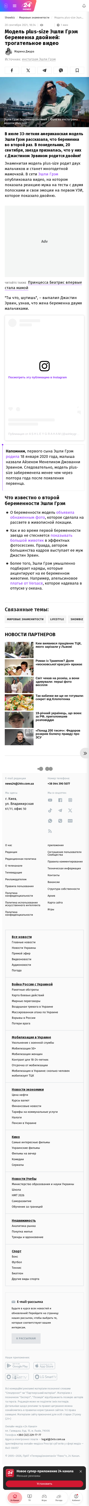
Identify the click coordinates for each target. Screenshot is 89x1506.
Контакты (54, 875)
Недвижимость (24, 1221)
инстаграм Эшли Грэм (39, 59)
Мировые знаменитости (34, 17)
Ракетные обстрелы (25, 989)
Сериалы (18, 1165)
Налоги (17, 1117)
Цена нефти (20, 1095)
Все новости (22, 937)
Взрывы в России (23, 1018)
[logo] (27, 6)
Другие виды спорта (25, 1279)
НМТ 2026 (18, 1195)
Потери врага (21, 1023)
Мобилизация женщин (27, 1054)
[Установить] (44, 1478)
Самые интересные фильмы (31, 1142)
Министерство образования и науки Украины (43, 1184)
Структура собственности (64, 889)
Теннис (17, 1268)
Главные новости (24, 942)
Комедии (18, 1159)
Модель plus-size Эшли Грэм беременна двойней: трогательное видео (69, 17)
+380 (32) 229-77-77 (29, 1434)
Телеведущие (13, 872)
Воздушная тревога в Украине (32, 1006)
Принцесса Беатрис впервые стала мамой (43, 285)
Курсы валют (20, 1100)
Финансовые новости (26, 1106)
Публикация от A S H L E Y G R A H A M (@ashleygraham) (46, 433)
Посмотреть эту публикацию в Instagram (37, 377)
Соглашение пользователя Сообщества (65, 853)
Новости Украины (24, 948)
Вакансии (54, 882)
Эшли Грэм (48, 174)
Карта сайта (55, 902)
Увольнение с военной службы (33, 1042)
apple (46, 1365)
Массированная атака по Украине (35, 1012)
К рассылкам (26, 1338)
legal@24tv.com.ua (53, 1439)
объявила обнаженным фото (42, 515)
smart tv (17, 1376)
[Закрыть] (81, 1471)
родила (13, 456)
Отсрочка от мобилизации (30, 1065)
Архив (51, 896)
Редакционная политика (20, 859)
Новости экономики (28, 1089)
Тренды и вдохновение (27, 1237)
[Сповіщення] (84, 5)
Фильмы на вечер (24, 1153)
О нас (8, 845)
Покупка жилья (22, 1231)
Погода (17, 970)
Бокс (15, 1256)
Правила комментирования (65, 861)
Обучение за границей (27, 1206)
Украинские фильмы (26, 1148)
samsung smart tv (46, 1376)
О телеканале (13, 866)
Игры (51, 909)
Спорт (16, 1251)
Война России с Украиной (32, 984)
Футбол (17, 1262)
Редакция (11, 852)
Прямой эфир (21, 953)
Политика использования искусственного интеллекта (22, 904)
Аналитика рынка (24, 1226)
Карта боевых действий (28, 995)
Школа (16, 1189)
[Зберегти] (77, 70)
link (50, 800)
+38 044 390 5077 (59, 783)
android (17, 1365)
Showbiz (10, 17)
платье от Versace (26, 583)
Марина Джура (24, 51)
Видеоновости (21, 959)
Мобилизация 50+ (24, 1048)
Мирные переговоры (26, 1001)
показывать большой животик (41, 538)
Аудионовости (21, 965)
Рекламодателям (15, 879)
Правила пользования (19, 886)
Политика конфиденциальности (19, 894)
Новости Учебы (24, 1179)
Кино (16, 1137)
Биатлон (17, 1273)
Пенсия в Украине (24, 1123)
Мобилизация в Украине (31, 1037)
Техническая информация (64, 868)
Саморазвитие (21, 1201)
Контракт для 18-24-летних (30, 1059)
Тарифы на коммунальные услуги (35, 1111)
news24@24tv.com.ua (19, 783)
